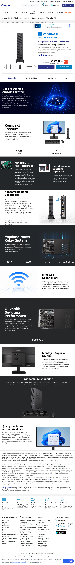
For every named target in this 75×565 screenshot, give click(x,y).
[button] (5, 66)
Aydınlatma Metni (59, 556)
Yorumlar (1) (51, 78)
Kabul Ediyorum (68, 561)
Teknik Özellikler (31, 78)
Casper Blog (51, 1)
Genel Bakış (12, 78)
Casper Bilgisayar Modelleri (13, 22)
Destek (65, 1)
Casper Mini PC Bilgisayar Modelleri (30, 22)
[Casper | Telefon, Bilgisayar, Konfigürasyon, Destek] (11, 5)
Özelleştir (46, 67)
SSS (66, 78)
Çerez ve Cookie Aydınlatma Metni (20, 562)
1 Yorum (50, 55)
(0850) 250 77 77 (63, 520)
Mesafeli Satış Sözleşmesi (48, 556)
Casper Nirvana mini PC (54, 479)
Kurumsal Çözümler (35, 1)
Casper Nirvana (6, 487)
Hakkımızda (71, 1)
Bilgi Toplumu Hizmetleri (36, 556)
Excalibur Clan (58, 1)
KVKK (13, 556)
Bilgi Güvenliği (26, 556)
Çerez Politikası (18, 556)
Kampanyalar (44, 1)
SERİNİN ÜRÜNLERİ (64, 67)
